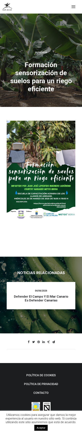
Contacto (41, 393)
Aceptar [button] (41, 427)
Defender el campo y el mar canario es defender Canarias (41, 298)
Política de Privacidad (41, 384)
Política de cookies (41, 375)
